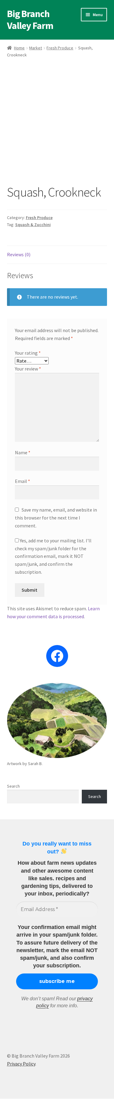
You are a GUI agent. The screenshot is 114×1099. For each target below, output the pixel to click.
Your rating (28, 353)
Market (35, 48)
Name (22, 452)
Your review (28, 369)
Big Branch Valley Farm (30, 20)
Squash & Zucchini (33, 224)
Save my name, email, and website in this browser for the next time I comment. (56, 518)
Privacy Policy (21, 1064)
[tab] (57, 255)
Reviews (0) (18, 254)
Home (19, 48)
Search (13, 786)
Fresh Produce (60, 48)
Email (22, 481)
